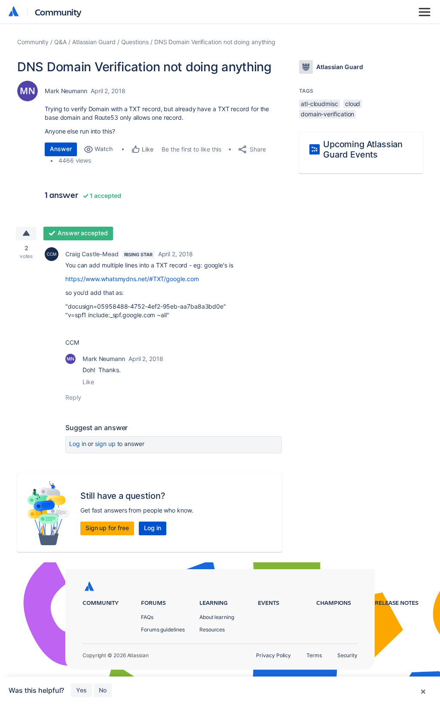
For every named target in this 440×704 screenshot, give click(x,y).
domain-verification (327, 114)
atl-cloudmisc (319, 103)
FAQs (147, 617)
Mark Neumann (66, 90)
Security (347, 655)
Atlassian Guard (94, 42)
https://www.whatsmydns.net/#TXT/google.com (132, 278)
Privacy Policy (273, 655)
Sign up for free (107, 527)
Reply (73, 397)
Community (58, 12)
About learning (216, 617)
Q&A (60, 42)
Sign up (105, 443)
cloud (353, 103)
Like (88, 381)
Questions (135, 42)
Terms (314, 655)
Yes (81, 690)
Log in (77, 443)
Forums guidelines (163, 629)
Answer (61, 148)
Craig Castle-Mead (92, 254)
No (103, 690)
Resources (212, 629)
